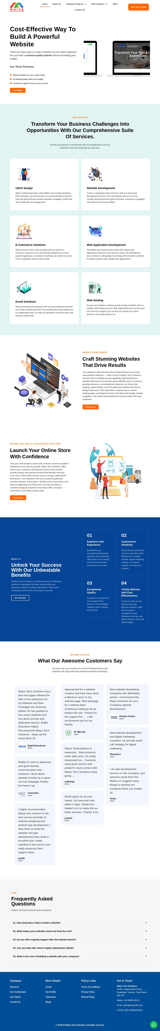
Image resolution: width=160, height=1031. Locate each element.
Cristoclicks (33, 793)
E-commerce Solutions (31, 244)
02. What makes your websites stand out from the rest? (42, 931)
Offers (115, 4)
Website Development (101, 188)
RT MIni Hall (79, 732)
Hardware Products (74, 4)
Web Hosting (95, 300)
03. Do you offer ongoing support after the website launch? (44, 939)
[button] (80, 923)
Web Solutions (98, 4)
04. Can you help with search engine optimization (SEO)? (43, 948)
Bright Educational (36, 746)
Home (45, 4)
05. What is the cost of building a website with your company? (46, 956)
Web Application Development (106, 244)
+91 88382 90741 (132, 1000)
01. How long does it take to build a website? (37, 923)
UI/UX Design (24, 188)
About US (56, 4)
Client (30, 748)
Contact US (80, 10)
